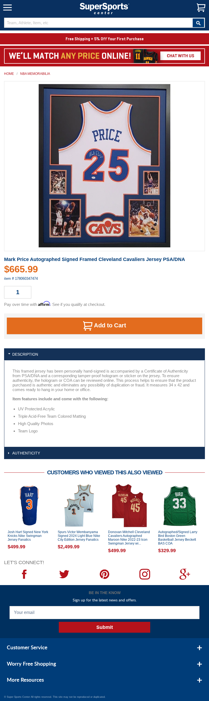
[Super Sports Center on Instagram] (145, 574)
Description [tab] (25, 354)
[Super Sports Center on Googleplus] (185, 574)
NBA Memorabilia (35, 74)
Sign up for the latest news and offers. (105, 599)
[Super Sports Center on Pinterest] (104, 574)
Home (9, 74)
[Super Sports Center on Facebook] (24, 574)
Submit (104, 627)
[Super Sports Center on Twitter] (64, 574)
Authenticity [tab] (26, 453)
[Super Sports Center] (104, 8)
